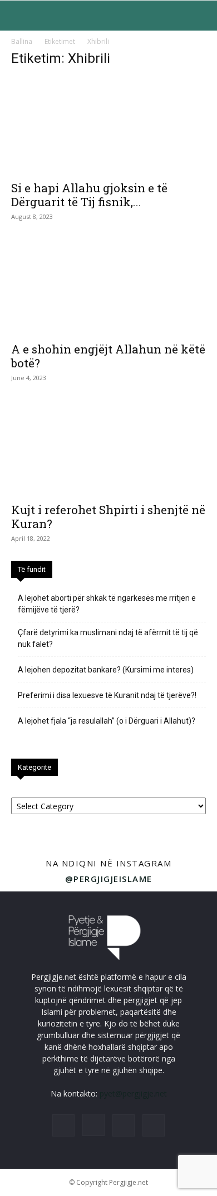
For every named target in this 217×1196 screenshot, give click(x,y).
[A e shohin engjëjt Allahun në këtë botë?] (108, 287)
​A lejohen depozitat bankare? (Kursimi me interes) (106, 669)
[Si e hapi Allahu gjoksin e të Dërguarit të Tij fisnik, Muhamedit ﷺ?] (108, 126)
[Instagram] (93, 1125)
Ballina (21, 41)
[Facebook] (63, 1125)
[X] (123, 1125)
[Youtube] (153, 1125)
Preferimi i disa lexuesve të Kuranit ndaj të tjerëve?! (107, 695)
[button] (19, 16)
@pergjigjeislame (108, 878)
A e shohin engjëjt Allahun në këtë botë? (108, 356)
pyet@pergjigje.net (133, 1093)
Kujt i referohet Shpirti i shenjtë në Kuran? (108, 516)
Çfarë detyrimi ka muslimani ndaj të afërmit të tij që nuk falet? (108, 638)
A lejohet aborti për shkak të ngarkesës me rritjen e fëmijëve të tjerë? (107, 604)
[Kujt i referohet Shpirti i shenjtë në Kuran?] (108, 448)
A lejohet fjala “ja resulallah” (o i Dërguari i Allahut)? (106, 720)
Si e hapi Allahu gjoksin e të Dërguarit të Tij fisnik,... (89, 195)
